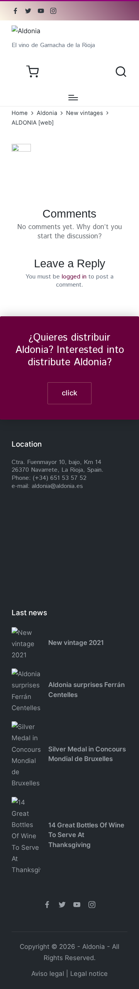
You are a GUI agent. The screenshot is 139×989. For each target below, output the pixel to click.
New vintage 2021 (76, 642)
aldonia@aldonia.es (57, 486)
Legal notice (89, 973)
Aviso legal (47, 973)
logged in (74, 276)
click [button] (69, 392)
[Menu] (73, 97)
